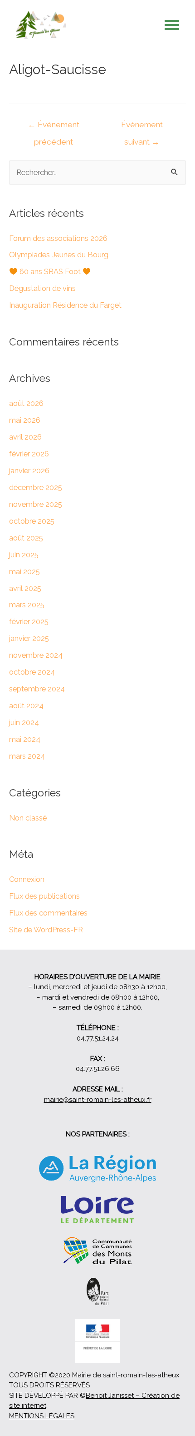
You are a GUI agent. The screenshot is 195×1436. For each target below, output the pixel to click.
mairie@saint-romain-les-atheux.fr (97, 1100)
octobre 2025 (31, 521)
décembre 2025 (35, 487)
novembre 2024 (36, 655)
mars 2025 (26, 604)
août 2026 (26, 403)
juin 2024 (24, 722)
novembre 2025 (35, 504)
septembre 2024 (37, 689)
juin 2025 (24, 554)
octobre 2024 (32, 672)
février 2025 (29, 621)
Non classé (28, 818)
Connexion (26, 879)
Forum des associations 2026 (58, 238)
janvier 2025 (29, 638)
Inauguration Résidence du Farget (65, 305)
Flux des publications (44, 896)
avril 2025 (25, 588)
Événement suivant (142, 127)
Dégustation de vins (42, 288)
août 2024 (26, 705)
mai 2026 (24, 420)
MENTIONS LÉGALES (41, 1416)
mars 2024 (27, 756)
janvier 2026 (29, 470)
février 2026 (29, 454)
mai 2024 (24, 739)
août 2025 (26, 538)
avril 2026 (25, 437)
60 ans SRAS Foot (50, 271)
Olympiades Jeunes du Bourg (58, 254)
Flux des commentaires (48, 913)
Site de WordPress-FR (46, 930)
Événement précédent (53, 127)
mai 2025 (24, 571)
